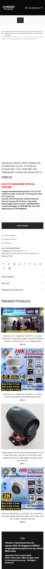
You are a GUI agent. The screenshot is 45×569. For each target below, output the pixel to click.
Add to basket (22, 226)
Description (8, 276)
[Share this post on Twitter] (9, 264)
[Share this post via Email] (9, 268)
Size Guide (7, 243)
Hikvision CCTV (22, 251)
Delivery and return (10, 239)
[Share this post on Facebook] (4, 264)
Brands (6, 283)
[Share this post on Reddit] (14, 264)
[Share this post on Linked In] (19, 264)
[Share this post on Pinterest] (30, 264)
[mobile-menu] (41, 7)
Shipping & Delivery (12, 289)
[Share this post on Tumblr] (25, 264)
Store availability (9, 235)
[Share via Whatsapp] (4, 268)
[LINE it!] (40, 264)
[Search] (20, 20)
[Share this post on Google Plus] (35, 264)
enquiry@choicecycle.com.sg (20, 548)
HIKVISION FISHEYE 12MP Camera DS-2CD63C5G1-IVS (22, 253)
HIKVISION (7, 35)
